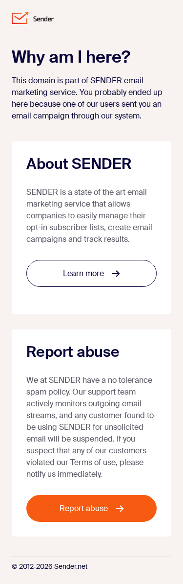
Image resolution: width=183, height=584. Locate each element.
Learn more (83, 273)
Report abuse (84, 508)
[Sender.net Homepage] (33, 18)
